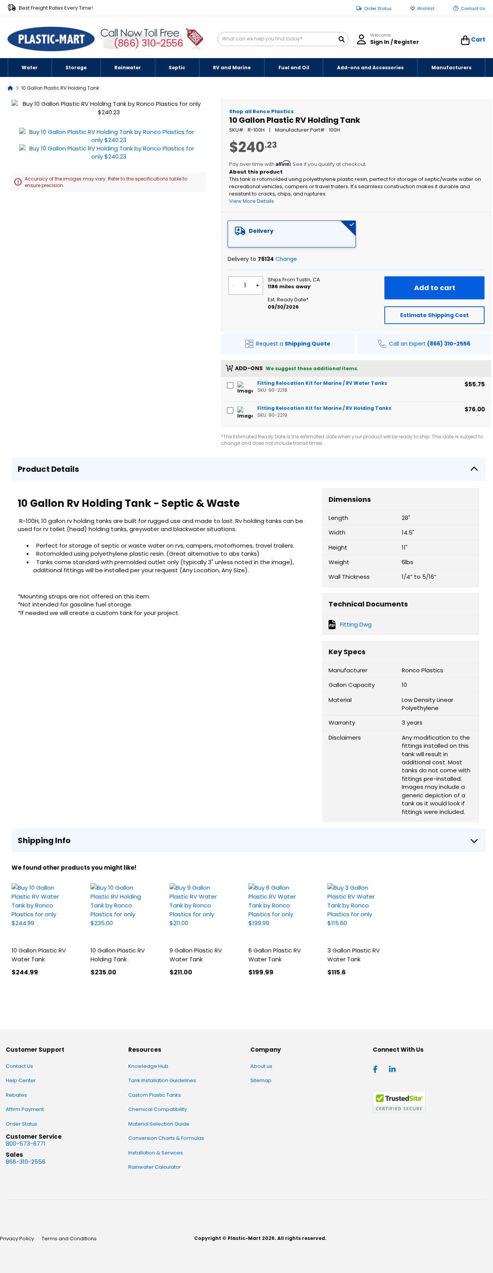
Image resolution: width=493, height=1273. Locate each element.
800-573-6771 (25, 1143)
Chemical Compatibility (157, 1109)
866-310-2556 (25, 1162)
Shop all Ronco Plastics (261, 111)
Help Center (21, 1080)
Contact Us (473, 9)
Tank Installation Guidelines (162, 1080)
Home (10, 87)
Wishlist (425, 9)
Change (286, 259)
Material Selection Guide (158, 1124)
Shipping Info (44, 840)
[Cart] (465, 40)
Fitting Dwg (356, 624)
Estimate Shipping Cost (434, 315)
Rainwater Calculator (154, 1167)
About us (261, 1066)
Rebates (16, 1095)
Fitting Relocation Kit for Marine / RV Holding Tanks (324, 408)
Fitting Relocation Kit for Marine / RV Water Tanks (322, 383)
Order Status (378, 9)
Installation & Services (155, 1152)
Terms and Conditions (69, 1238)
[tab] (292, 234)
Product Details (48, 469)
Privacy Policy (17, 1238)
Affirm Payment (25, 1109)
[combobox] (283, 39)
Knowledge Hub (148, 1066)
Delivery (261, 231)
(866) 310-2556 (148, 43)
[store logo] (51, 39)
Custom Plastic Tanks (154, 1095)
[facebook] (377, 1069)
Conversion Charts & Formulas (166, 1138)
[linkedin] (393, 1069)
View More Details (251, 201)
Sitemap (261, 1080)
